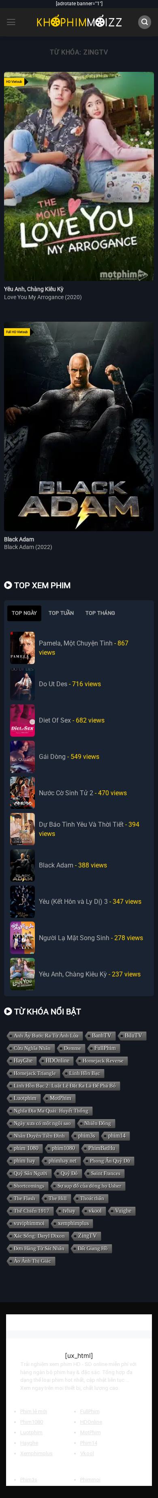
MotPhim (60, 1098)
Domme (72, 1048)
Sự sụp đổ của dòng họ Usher (89, 1186)
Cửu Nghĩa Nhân (32, 1048)
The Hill (58, 1198)
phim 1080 (26, 1148)
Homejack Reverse (103, 1061)
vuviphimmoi (29, 1223)
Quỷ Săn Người (30, 1173)
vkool (95, 1211)
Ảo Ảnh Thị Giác (32, 1261)
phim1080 (63, 1148)
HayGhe (23, 1061)
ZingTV (87, 1236)
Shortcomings (29, 1186)
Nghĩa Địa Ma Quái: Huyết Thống (51, 1111)
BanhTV (101, 1036)
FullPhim (105, 1048)
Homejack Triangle (35, 1073)
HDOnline (57, 1061)
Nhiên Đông (97, 1123)
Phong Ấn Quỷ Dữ (110, 1161)
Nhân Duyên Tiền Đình (39, 1136)
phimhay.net (63, 1161)
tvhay (69, 1211)
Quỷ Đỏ (69, 1173)
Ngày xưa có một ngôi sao (42, 1123)
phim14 (117, 1136)
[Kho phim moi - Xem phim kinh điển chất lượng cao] (79, 22)
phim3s (86, 1136)
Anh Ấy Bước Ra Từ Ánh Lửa (46, 1036)
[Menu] (11, 22)
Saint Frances (105, 1173)
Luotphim (25, 1098)
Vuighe (123, 1211)
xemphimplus (73, 1223)
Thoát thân (92, 1198)
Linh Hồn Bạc (84, 1073)
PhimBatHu (101, 1148)
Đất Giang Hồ (93, 1248)
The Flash (24, 1198)
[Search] (145, 22)
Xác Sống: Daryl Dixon (39, 1236)
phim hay (24, 1161)
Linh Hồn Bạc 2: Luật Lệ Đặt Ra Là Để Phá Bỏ (65, 1086)
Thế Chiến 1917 (31, 1211)
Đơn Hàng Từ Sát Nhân (39, 1248)
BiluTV (133, 1036)
